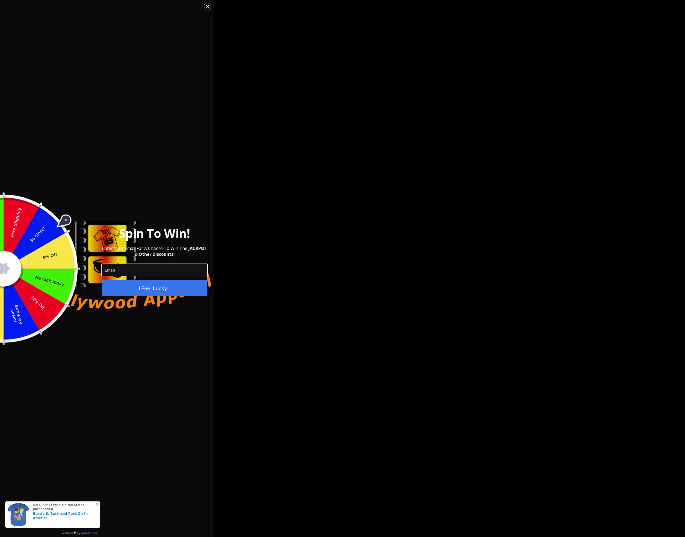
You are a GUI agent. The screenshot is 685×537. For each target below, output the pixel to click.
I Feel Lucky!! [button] (155, 288)
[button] (207, 6)
